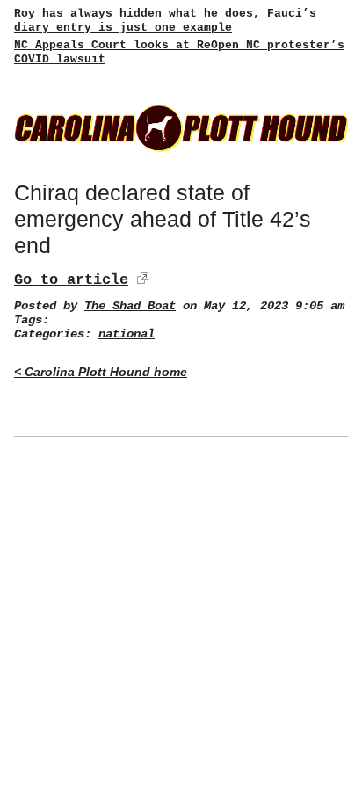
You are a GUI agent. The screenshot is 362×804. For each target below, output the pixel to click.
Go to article (71, 280)
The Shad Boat (130, 306)
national (126, 334)
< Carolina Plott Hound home (100, 372)
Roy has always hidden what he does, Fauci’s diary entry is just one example (165, 20)
